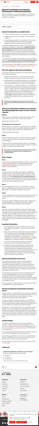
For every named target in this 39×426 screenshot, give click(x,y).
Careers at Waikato (6, 403)
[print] (3, 367)
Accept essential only (21, 422)
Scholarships (4, 388)
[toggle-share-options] (5, 367)
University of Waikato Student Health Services (15, 327)
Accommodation (23, 390)
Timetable (4, 381)
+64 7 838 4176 (8, 357)
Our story (4, 396)
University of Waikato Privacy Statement (17, 418)
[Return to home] (7, 2)
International (22, 381)
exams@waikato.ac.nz (26, 236)
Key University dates (24, 384)
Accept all (12, 422)
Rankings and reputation (7, 401)
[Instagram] (5, 423)
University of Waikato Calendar (27, 65)
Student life (6, 6)
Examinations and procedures (15, 6)
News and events (5, 398)
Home (3, 6)
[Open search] (37, 2)
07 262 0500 (7, 343)
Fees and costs (5, 386)
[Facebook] (3, 423)
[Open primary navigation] (2, 2)
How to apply (4, 384)
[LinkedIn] (7, 423)
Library (3, 405)
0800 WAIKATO (8, 355)
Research (22, 388)
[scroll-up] (36, 367)
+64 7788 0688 (24, 399)
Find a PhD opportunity (24, 386)
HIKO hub (4, 390)
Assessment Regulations (11, 65)
